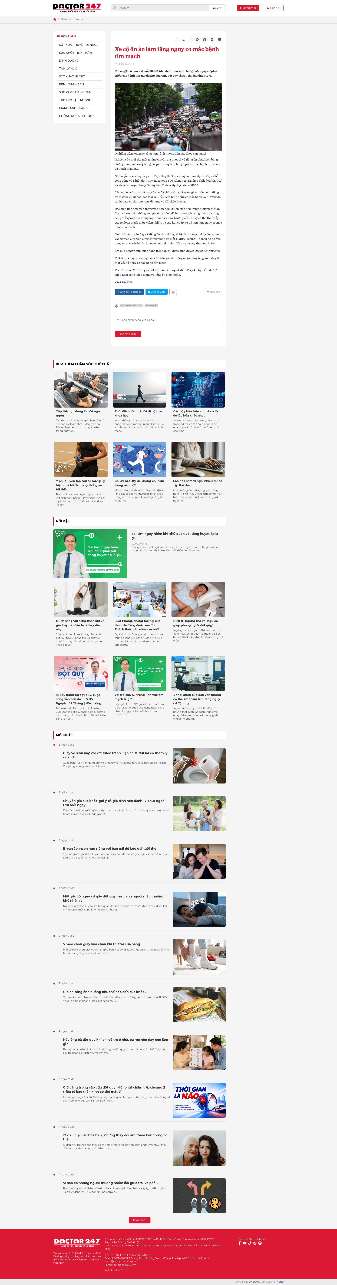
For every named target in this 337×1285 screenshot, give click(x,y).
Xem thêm (139, 1220)
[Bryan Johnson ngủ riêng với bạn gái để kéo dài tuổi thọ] (199, 861)
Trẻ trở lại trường (75, 100)
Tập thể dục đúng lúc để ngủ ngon (78, 413)
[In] (173, 292)
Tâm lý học (68, 68)
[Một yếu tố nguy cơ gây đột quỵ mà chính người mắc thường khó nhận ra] (199, 909)
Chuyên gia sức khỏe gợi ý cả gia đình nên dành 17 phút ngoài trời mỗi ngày (114, 803)
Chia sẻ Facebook (130, 291)
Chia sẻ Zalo (158, 291)
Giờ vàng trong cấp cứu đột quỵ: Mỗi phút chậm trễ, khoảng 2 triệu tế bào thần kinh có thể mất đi (114, 1090)
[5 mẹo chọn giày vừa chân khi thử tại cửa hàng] (199, 957)
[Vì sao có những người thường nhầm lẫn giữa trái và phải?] (199, 1195)
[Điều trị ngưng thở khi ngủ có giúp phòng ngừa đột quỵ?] (198, 599)
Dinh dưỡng (69, 60)
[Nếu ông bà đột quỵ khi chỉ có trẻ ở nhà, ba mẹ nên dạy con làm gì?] (199, 1052)
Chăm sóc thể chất (72, 19)
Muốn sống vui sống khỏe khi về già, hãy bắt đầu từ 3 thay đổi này (80, 625)
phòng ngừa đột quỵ (76, 116)
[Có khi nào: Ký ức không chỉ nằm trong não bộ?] (139, 459)
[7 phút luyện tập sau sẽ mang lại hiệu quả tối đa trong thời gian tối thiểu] (81, 459)
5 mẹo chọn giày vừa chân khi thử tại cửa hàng (101, 944)
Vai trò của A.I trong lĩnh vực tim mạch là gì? (139, 697)
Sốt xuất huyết (72, 76)
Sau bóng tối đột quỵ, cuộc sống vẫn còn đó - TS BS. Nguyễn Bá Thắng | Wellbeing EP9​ (78, 699)
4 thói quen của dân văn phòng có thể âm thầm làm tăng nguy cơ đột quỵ (197, 699)
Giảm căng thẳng (73, 108)
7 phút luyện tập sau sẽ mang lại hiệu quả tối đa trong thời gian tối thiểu (80, 485)
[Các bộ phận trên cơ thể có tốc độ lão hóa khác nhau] (198, 390)
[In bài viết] (219, 40)
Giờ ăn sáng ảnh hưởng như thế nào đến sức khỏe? (104, 992)
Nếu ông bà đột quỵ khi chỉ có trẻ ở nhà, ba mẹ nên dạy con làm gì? (115, 1042)
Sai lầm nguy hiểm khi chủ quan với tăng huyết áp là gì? (174, 536)
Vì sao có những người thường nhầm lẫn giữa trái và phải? (110, 1183)
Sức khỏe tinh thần (75, 52)
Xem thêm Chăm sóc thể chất (83, 364)
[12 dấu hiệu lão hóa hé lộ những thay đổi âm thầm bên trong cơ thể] (199, 1148)
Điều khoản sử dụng (117, 1270)
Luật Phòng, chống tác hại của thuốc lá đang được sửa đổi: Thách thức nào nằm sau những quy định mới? (139, 625)
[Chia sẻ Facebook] (204, 40)
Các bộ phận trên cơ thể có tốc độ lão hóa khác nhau (196, 413)
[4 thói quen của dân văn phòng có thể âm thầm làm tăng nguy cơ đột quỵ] (198, 673)
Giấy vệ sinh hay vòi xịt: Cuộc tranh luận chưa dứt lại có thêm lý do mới (115, 755)
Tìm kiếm (217, 8)
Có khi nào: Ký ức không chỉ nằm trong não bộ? (139, 483)
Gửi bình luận (128, 334)
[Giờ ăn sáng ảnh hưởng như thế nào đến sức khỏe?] (199, 1004)
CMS (254, 1282)
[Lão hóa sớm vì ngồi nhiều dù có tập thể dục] (198, 459)
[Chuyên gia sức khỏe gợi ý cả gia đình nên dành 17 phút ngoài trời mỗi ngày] (199, 813)
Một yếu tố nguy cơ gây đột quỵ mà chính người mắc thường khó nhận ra (113, 898)
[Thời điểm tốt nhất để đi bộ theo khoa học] (139, 390)
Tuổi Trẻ (127, 282)
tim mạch (151, 305)
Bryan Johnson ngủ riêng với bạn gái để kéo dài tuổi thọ (109, 849)
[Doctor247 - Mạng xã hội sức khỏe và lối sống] (77, 8)
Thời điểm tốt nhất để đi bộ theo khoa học (139, 413)
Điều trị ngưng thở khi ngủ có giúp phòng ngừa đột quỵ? (195, 623)
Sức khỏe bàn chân (75, 92)
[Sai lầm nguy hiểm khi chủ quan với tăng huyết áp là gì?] (90, 553)
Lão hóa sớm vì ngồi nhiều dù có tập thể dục (197, 483)
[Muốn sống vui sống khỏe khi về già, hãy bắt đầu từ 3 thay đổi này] (81, 599)
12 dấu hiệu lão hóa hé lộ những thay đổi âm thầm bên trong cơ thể (115, 1137)
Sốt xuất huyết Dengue (78, 45)
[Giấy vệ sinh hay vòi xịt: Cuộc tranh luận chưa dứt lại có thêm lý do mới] (199, 766)
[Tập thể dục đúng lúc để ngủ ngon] (81, 390)
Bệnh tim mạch (71, 84)
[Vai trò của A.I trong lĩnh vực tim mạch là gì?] (139, 673)
